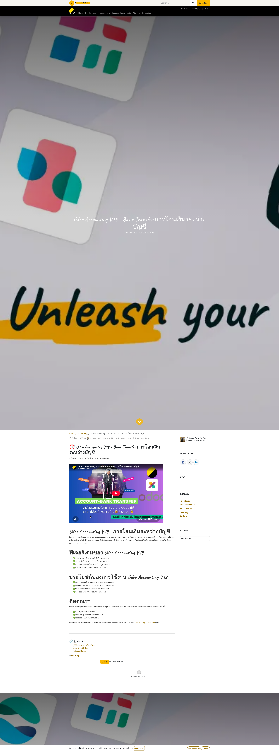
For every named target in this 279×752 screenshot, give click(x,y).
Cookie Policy (139, 748)
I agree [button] (205, 748)
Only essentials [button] (194, 748)
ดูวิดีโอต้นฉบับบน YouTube (84, 645)
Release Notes (79, 651)
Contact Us (203, 3)
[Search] (193, 3)
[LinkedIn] (196, 462)
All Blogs (73, 433)
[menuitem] (80, 13)
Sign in (206, 9)
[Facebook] (183, 462)
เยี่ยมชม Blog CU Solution (145, 622)
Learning (84, 433)
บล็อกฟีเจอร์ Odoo (80, 648)
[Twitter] (190, 462)
